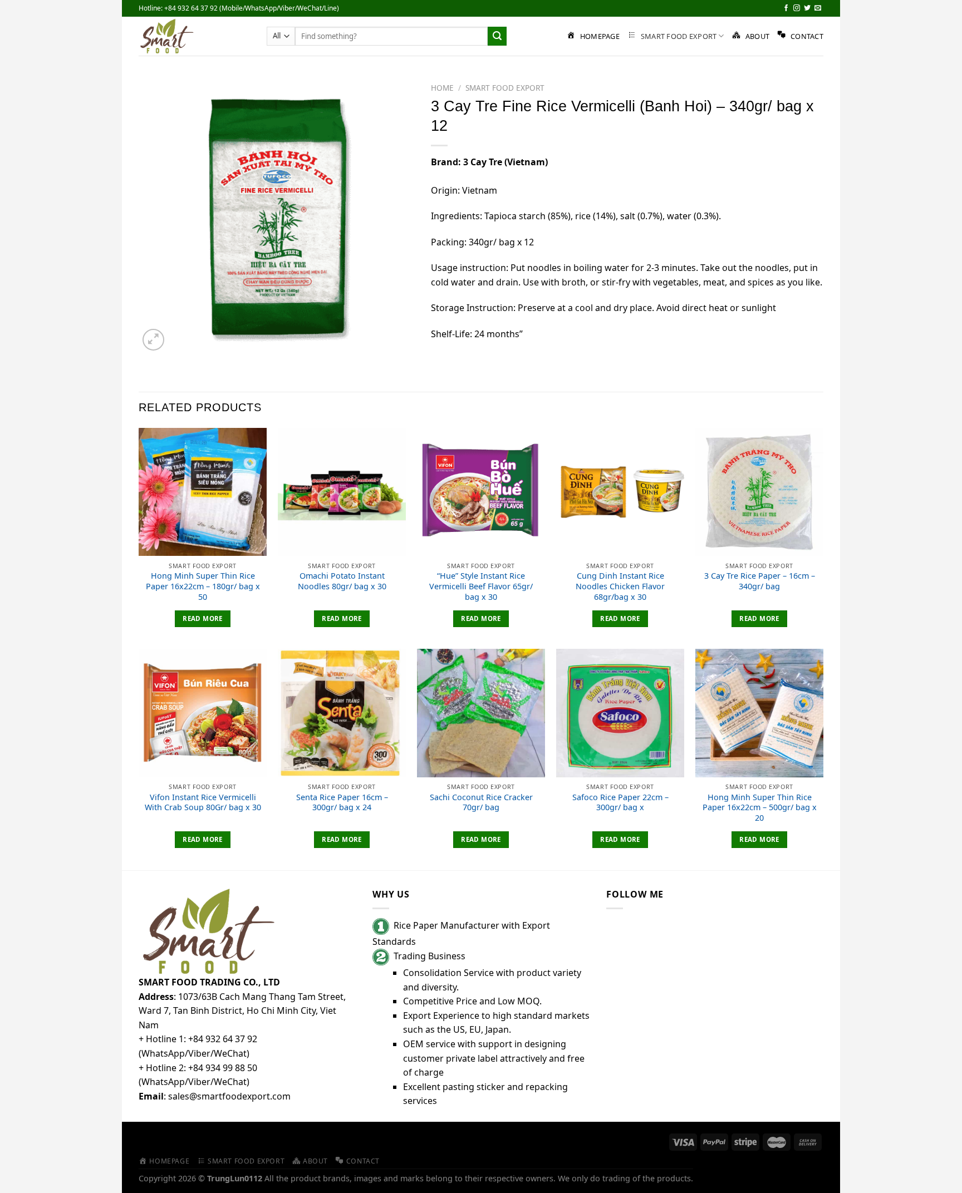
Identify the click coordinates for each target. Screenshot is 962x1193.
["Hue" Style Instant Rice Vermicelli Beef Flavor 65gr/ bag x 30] (481, 492)
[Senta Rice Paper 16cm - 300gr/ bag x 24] (342, 713)
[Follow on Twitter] (807, 8)
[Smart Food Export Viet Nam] (194, 36)
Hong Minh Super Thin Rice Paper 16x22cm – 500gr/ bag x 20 (760, 807)
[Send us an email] (817, 8)
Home (442, 87)
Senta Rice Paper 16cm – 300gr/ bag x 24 (342, 802)
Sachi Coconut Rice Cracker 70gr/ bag (481, 802)
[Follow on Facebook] (786, 8)
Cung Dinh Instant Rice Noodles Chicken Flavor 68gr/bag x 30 (620, 586)
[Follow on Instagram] (796, 8)
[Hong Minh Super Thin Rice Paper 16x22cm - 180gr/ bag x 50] (203, 492)
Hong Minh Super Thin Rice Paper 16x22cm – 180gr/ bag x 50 (203, 586)
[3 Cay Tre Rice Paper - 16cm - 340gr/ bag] (759, 492)
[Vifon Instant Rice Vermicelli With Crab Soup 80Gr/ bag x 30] (203, 713)
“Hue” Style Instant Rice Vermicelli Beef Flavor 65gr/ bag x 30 (481, 586)
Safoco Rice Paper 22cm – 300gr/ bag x (620, 802)
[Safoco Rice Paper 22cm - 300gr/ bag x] (620, 713)
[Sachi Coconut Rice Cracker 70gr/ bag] (481, 713)
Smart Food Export (504, 87)
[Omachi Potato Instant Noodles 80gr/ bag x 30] (342, 492)
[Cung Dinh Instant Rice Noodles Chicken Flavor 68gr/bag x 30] (620, 492)
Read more (202, 618)
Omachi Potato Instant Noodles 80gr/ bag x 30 (342, 581)
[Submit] (497, 36)
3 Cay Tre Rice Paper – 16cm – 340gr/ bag (759, 581)
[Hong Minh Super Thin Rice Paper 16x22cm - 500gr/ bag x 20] (759, 713)
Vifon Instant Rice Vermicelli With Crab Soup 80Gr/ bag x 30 (203, 802)
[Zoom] (153, 340)
